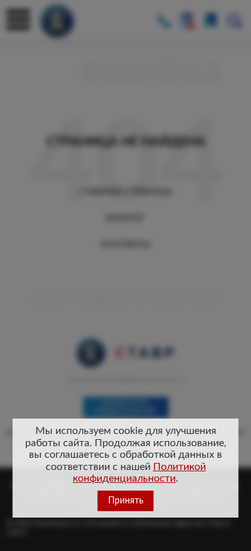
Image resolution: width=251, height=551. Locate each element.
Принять (126, 500)
